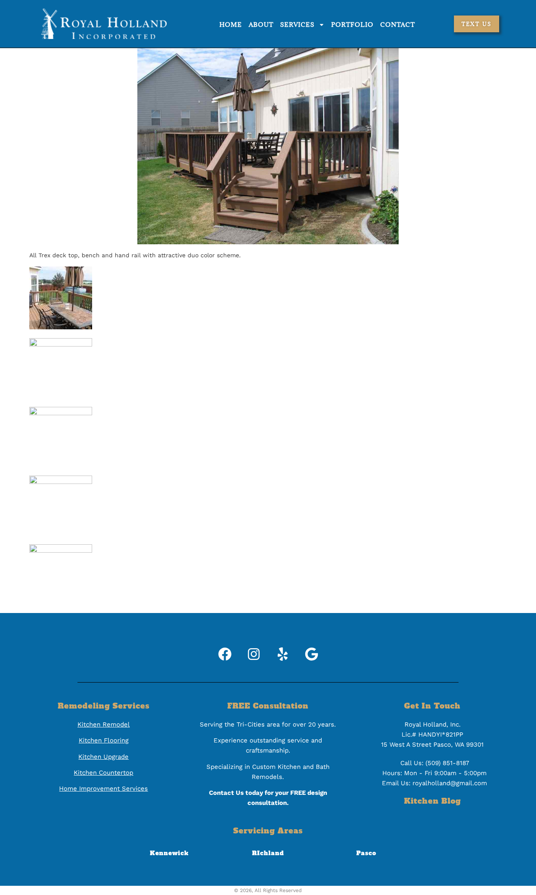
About (261, 24)
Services (297, 24)
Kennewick (169, 853)
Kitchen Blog (432, 801)
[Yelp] (282, 654)
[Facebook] (224, 654)
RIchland (268, 853)
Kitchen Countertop (103, 772)
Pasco (366, 853)
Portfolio (352, 24)
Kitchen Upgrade (103, 756)
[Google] (311, 654)
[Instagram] (253, 654)
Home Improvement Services (103, 788)
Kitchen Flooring (104, 740)
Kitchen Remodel (103, 724)
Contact (397, 24)
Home (230, 24)
